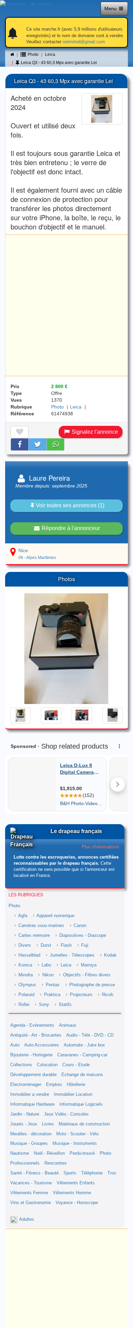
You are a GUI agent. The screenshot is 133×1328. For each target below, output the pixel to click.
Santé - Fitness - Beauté (34, 1173)
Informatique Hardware (32, 1104)
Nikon (48, 975)
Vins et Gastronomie (30, 1202)
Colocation (47, 1064)
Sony (44, 1004)
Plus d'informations (100, 847)
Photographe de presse (92, 984)
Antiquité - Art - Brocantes (35, 1035)
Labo (46, 965)
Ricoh (107, 994)
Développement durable (33, 1074)
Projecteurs (81, 994)
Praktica (52, 994)
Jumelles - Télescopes (72, 955)
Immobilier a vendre (29, 1094)
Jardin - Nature (24, 1114)
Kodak (110, 955)
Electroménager (25, 1084)
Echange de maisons (82, 1074)
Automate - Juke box (84, 1045)
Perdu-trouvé (82, 1153)
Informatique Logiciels (81, 1104)
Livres (48, 1124)
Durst (46, 945)
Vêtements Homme (72, 1192)
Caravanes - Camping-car (82, 1055)
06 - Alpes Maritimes (37, 557)
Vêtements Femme (29, 1192)
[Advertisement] (66, 305)
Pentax (53, 984)
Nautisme (19, 1153)
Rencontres (55, 1163)
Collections (21, 1064)
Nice (23, 550)
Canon (80, 925)
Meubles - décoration (30, 1134)
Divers (24, 945)
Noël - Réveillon (49, 1153)
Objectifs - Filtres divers (86, 975)
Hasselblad (29, 955)
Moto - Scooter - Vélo (77, 1134)
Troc (111, 1173)
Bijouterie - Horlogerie (31, 1055)
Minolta (25, 975)
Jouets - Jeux (23, 1124)
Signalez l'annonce (94, 432)
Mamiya (89, 965)
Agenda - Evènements (32, 1025)
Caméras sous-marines (41, 925)
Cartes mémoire (34, 935)
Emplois (54, 1084)
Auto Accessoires (41, 1045)
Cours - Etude (76, 1064)
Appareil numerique (55, 915)
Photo (57, 407)
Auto (14, 1045)
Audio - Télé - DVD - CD (90, 1035)
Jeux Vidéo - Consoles (66, 1114)
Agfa (22, 915)
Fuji (84, 945)
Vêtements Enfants (76, 1183)
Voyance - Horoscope (77, 1202)
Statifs (65, 1004)
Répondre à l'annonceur (70, 528)
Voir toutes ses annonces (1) (70, 505)
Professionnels (25, 1163)
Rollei (23, 1004)
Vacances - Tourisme (31, 1183)
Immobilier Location (73, 1094)
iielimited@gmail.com (84, 41)
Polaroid (26, 994)
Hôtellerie (76, 1084)
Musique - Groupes (29, 1143)
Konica (25, 965)
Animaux (67, 1025)
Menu (111, 8)
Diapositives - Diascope (82, 935)
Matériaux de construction (84, 1124)
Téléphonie (92, 1173)
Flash (66, 945)
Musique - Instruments (75, 1143)
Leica (50, 54)
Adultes (26, 1219)
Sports (69, 1173)
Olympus (27, 984)
